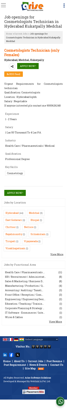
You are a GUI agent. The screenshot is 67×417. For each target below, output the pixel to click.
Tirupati (10, 241)
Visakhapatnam (15, 248)
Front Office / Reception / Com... (24, 294)
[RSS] (41, 368)
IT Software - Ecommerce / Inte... (25, 312)
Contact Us (56, 364)
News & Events (38, 364)
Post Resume (54, 361)
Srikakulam (38, 234)
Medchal (34, 213)
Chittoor (10, 227)
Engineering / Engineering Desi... (25, 299)
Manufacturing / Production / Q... (24, 285)
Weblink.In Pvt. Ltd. (40, 381)
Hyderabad (12, 213)
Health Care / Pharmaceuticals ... (25, 272)
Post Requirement (15, 364)
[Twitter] (18, 354)
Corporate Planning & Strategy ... (24, 308)
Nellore (29, 227)
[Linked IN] (5, 354)
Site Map (30, 368)
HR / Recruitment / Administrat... (25, 276)
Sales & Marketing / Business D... (24, 281)
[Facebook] (11, 354)
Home (9, 33)
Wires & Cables (14, 317)
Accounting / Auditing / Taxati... (24, 290)
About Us (19, 361)
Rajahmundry (13, 234)
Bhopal (35, 220)
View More (56, 254)
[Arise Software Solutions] (32, 6)
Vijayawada (31, 241)
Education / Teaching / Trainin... (24, 303)
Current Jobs (21, 33)
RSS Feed (14, 74)
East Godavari (13, 220)
